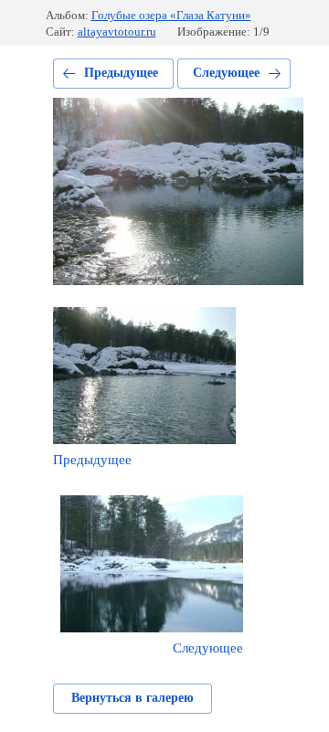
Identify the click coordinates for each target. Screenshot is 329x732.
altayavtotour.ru (117, 31)
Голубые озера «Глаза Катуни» (171, 15)
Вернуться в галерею (132, 698)
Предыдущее (121, 73)
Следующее (226, 73)
